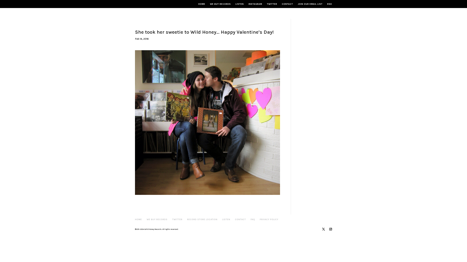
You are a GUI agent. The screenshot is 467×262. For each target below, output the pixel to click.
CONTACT (287, 4)
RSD (329, 4)
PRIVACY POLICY (269, 219)
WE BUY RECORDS (220, 4)
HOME (201, 4)
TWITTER (272, 4)
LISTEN (240, 4)
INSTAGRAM (255, 4)
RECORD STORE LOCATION (202, 219)
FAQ (253, 219)
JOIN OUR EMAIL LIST (310, 4)
